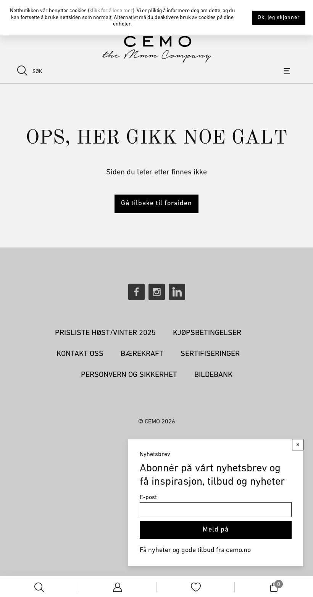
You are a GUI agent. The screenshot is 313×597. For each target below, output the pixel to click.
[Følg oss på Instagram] (156, 292)
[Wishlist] (195, 587)
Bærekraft (142, 354)
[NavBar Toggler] (288, 70)
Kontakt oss (79, 354)
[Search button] (22, 70)
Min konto (117, 587)
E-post (148, 498)
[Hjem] (156, 49)
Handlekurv (278, 585)
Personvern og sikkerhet (129, 375)
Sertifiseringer (210, 354)
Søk (39, 587)
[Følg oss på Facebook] (136, 292)
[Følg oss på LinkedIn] (177, 292)
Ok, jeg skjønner (279, 18)
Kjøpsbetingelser (207, 333)
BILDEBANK (213, 375)
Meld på (216, 530)
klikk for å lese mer (111, 11)
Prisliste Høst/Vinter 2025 (105, 333)
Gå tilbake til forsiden (156, 203)
